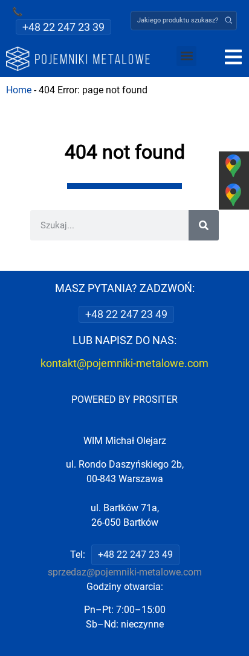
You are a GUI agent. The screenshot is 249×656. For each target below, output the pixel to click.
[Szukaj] (204, 225)
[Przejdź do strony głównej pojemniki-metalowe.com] (78, 59)
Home (18, 90)
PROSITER (155, 399)
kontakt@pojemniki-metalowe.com (124, 363)
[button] (228, 20)
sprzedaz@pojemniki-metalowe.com (125, 572)
